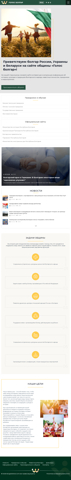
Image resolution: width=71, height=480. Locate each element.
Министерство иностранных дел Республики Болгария (22, 141)
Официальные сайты (10, 465)
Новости (6, 463)
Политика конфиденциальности (58, 474)
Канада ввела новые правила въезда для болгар (25, 203)
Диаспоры (50, 463)
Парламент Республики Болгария (14, 138)
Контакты (46, 465)
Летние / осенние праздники (13, 107)
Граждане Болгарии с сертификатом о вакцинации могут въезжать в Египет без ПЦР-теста (37, 196)
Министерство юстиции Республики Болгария (19, 127)
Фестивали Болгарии (10, 114)
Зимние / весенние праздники (13, 103)
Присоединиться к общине (13, 87)
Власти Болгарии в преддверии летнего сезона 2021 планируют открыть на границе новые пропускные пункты (37, 212)
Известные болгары (36, 463)
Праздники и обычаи (18, 463)
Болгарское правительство (12, 134)
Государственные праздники (13, 110)
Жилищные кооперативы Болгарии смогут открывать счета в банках (31, 219)
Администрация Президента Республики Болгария (20, 131)
